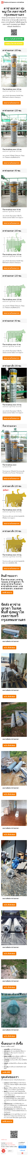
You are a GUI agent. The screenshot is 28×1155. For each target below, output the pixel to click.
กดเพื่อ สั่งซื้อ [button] (6, 1072)
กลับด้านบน (4, 1139)
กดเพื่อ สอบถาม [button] (7, 592)
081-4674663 (11, 1145)
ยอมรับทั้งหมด (22, 1146)
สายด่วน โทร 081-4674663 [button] (14, 43)
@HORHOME (9, 1143)
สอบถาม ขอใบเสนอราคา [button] (11, 103)
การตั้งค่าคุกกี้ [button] (22, 1150)
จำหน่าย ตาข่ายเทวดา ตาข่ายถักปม (13, 2)
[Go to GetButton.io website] (3, 1153)
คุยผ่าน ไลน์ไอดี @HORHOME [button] (14, 39)
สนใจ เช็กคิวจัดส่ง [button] (9, 647)
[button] (14, 32)
